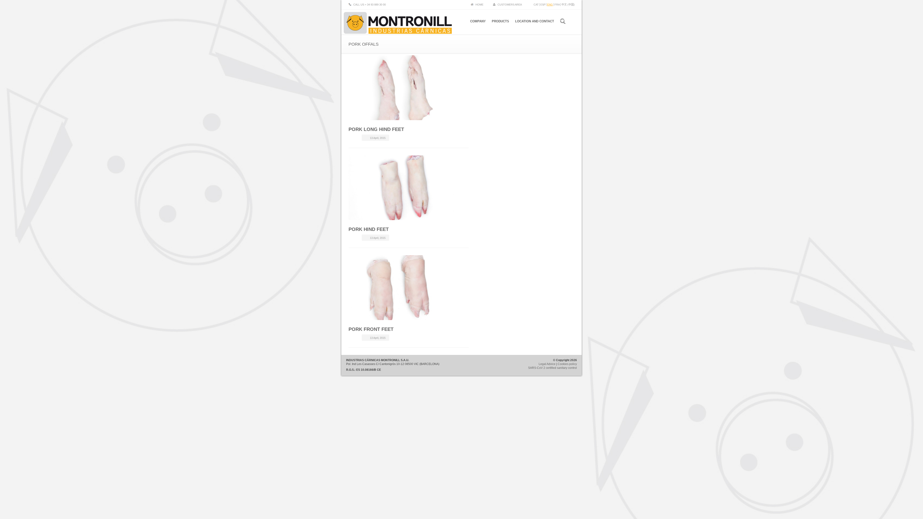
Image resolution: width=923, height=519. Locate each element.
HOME (479, 4)
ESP (542, 4)
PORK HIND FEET (369, 229)
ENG (550, 4)
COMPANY (478, 21)
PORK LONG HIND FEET (376, 129)
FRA (557, 4)
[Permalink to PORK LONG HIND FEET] (403, 87)
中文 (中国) (568, 4)
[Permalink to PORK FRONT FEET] (403, 287)
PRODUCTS (500, 21)
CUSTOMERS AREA (510, 4)
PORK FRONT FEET (371, 329)
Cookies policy (567, 364)
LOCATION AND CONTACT (534, 21)
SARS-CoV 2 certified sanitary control (552, 368)
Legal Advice (547, 364)
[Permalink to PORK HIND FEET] (403, 187)
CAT (536, 4)
